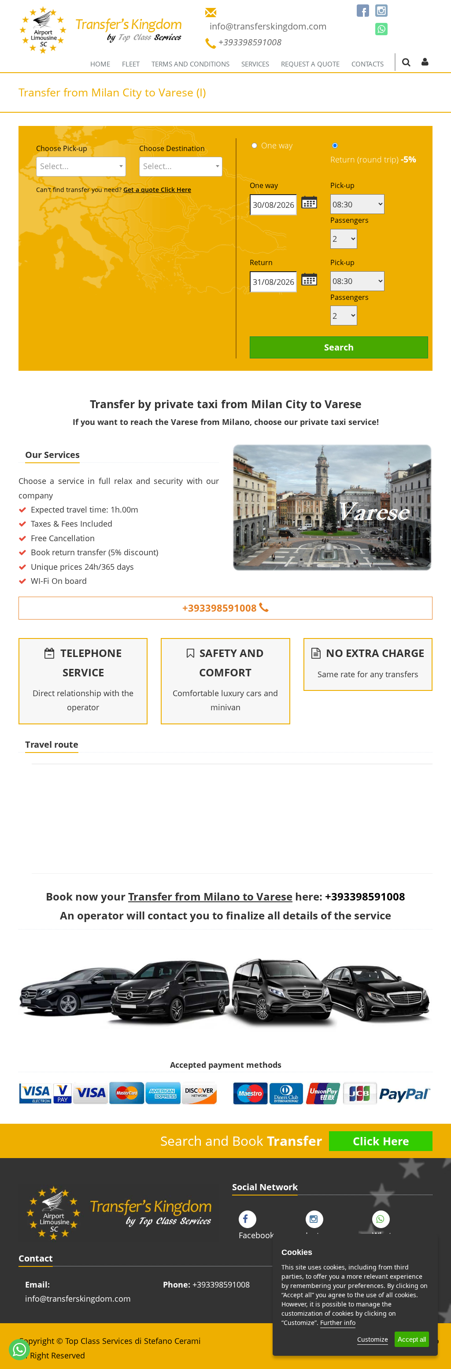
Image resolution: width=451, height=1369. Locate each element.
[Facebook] (363, 10)
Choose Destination (172, 148)
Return (261, 262)
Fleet (131, 63)
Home (100, 63)
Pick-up (342, 185)
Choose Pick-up (61, 148)
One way (276, 145)
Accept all (412, 1339)
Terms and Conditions (190, 63)
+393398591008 (219, 607)
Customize (372, 1339)
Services (255, 63)
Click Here (381, 1140)
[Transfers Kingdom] (100, 37)
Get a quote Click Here (157, 189)
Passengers (349, 220)
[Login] (425, 61)
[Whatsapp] (381, 29)
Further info (337, 1322)
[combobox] (81, 167)
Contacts (367, 63)
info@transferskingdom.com (78, 1298)
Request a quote (310, 63)
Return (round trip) (373, 159)
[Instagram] (381, 10)
